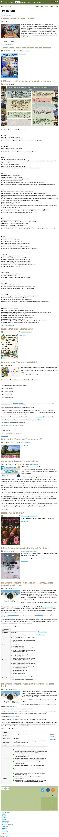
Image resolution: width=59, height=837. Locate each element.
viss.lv (7, 836)
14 (28, 802)
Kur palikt (28, 2)
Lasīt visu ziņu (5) (7, 44)
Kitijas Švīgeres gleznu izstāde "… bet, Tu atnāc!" (25, 548)
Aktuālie (37, 6)
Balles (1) (4, 814)
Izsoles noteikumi (43, 632)
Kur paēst (22, 2)
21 (28, 804)
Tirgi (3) (4, 833)
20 (20, 804)
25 (4, 806)
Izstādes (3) (4, 819)
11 (4, 802)
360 (32, 2)
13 (20, 802)
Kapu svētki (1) (5, 821)
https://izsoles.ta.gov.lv (47, 606)
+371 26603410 (39, 615)
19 (12, 804)
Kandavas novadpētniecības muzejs (29, 516)
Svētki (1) (4, 829)
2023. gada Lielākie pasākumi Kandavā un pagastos (26, 81)
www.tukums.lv (40, 416)
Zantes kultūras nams (25, 442)
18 (4, 804)
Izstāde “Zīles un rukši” (12, 513)
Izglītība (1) (4, 817)
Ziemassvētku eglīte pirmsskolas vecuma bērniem (26, 47)
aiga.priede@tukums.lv (18, 403)
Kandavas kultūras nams (32, 464)
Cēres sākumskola (25, 50)
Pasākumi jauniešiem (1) (7, 824)
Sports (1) (4, 828)
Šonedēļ (46, 6)
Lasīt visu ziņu (22, 54)
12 (12, 802)
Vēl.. (35, 2)
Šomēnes (52, 6)
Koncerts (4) (5, 822)
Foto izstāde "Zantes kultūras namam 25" (21, 439)
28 (12, 797)
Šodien (42, 6)
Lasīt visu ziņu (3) (7, 325)
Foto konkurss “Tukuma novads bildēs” (20, 362)
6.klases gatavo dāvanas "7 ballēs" (18, 18)
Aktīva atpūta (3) (6, 812)
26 (12, 806)
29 (20, 797)
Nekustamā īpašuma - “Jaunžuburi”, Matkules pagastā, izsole (28, 685)
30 (28, 797)
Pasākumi (8, 15)
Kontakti (39, 2)
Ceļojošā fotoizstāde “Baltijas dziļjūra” (20, 461)
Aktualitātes (11, 2)
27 (4, 797)
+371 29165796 (4, 616)
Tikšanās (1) (5, 831)
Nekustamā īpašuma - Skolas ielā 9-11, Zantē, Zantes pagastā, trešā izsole (27, 584)
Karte (6, 2)
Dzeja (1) (4, 815)
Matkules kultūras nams (26, 332)
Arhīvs (56, 6)
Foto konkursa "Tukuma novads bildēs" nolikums (12, 425)
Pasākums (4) (5, 826)
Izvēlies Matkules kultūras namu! (17, 329)
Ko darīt (17, 2)
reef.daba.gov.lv (44, 506)
